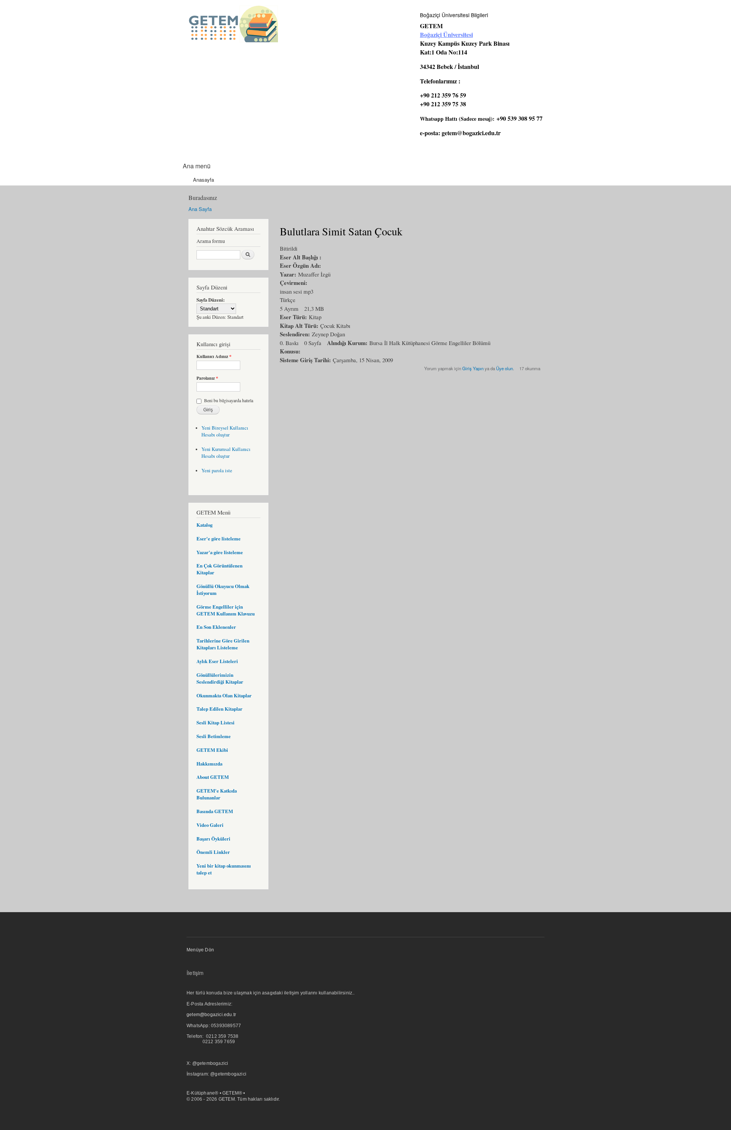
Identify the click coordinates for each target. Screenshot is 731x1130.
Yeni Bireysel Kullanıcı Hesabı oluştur (224, 431)
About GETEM (212, 777)
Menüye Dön (200, 950)
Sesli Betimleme (213, 736)
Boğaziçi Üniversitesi (446, 34)
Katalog (204, 524)
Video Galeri (209, 825)
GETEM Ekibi (212, 749)
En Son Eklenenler (216, 626)
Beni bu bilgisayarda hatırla (228, 400)
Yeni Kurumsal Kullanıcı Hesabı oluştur (226, 452)
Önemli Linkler (213, 852)
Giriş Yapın (473, 368)
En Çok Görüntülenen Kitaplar (219, 569)
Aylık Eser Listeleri (217, 661)
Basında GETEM (214, 811)
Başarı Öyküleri (213, 838)
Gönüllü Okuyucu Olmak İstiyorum (222, 589)
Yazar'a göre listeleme (219, 552)
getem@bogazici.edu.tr (471, 132)
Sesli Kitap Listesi (215, 722)
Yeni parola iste (216, 470)
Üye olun (504, 368)
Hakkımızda (209, 763)
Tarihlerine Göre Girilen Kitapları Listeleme (222, 644)
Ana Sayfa (200, 209)
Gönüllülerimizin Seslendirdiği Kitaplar (219, 678)
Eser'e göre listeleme (218, 538)
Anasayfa (203, 179)
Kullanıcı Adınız (213, 356)
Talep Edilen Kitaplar (219, 708)
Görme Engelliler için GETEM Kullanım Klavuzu (225, 610)
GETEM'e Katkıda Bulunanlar (216, 794)
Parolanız (207, 378)
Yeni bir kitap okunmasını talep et (223, 869)
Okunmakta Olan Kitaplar (224, 695)
